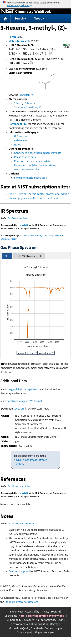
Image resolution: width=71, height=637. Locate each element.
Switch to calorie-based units (31, 177)
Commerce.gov (53, 628)
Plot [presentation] (7, 256)
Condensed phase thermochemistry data (37, 152)
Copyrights (10, 615)
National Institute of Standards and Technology (7, 11)
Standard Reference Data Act (21, 602)
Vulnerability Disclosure (20, 619)
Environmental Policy (23, 624)
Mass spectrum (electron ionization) (35, 165)
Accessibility (32, 611)
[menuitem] (5, 18)
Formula (14, 36)
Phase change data (25, 157)
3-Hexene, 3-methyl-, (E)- (28, 107)
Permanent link (18, 123)
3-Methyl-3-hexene (25, 103)
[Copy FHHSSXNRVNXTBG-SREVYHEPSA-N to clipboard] (31, 63)
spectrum (18, 408)
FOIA (60, 619)
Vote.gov (49, 632)
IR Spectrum (21, 136)
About (38, 18)
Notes (17, 144)
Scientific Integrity (48, 624)
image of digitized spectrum (23, 389)
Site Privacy (16, 611)
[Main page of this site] (5, 18)
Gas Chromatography (26, 169)
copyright (23, 225)
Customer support (19, 571)
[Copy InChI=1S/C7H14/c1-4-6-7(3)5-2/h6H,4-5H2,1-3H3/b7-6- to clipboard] (50, 54)
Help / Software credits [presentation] (29, 256)
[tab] (7, 256)
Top (9, 218)
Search (19, 18)
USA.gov (37, 632)
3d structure (26, 94)
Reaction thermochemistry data (32, 161)
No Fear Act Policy (46, 619)
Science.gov (24, 632)
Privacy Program (50, 611)
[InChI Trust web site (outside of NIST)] (67, 47)
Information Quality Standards (25, 628)
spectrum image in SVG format (24, 401)
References (20, 140)
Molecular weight (19, 41)
